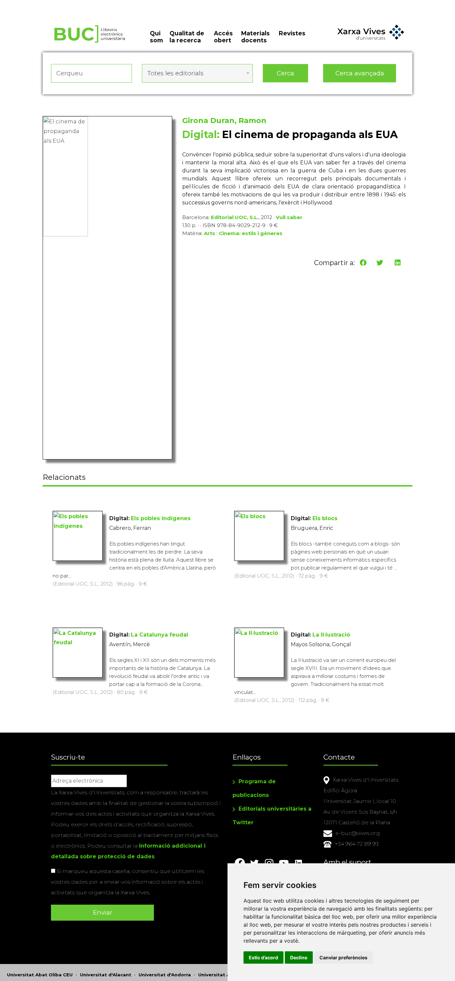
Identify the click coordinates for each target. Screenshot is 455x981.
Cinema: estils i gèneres (250, 233)
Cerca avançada (359, 73)
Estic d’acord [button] (263, 957)
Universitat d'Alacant (105, 974)
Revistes (292, 33)
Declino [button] (298, 957)
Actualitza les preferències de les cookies (63, 4)
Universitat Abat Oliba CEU (40, 974)
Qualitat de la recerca (187, 37)
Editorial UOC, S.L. (234, 217)
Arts (209, 233)
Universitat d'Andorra (165, 974)
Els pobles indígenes (161, 518)
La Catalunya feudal (159, 635)
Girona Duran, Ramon (224, 120)
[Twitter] (379, 262)
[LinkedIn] (397, 262)
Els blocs (324, 518)
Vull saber (289, 217)
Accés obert (223, 37)
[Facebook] (363, 262)
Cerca (285, 73)
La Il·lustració (331, 635)
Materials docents (255, 37)
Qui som (156, 37)
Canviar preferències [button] (343, 957)
